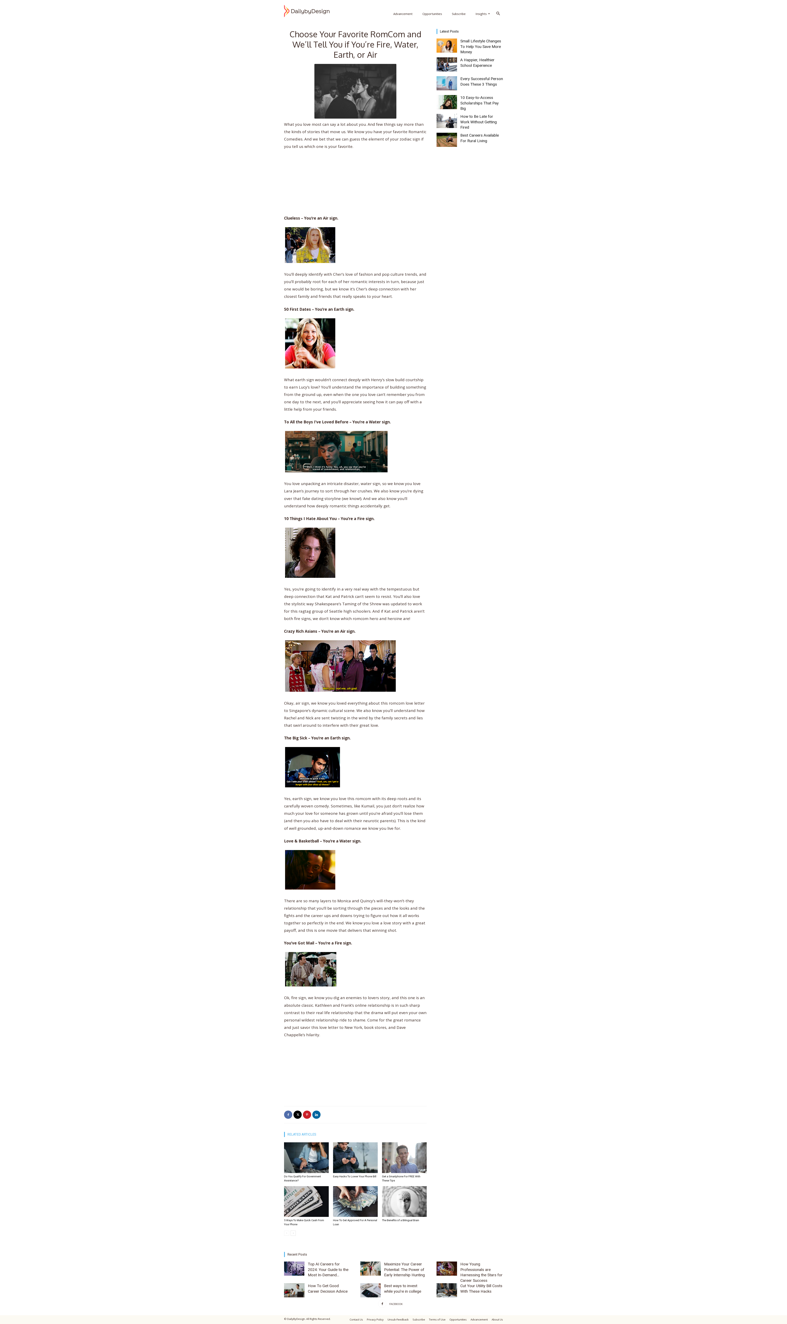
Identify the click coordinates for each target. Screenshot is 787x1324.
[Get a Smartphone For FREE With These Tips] (404, 1157)
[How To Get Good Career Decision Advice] (294, 1290)
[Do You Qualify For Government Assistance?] (306, 1157)
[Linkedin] (316, 1115)
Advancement (403, 14)
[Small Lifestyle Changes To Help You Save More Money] (447, 46)
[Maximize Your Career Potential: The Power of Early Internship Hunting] (370, 1269)
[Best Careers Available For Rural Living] (447, 140)
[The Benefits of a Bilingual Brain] (404, 1201)
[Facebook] (288, 1115)
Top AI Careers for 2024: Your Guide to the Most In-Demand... (328, 1269)
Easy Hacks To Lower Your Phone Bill (354, 1176)
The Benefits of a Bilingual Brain (400, 1220)
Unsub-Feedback (398, 1319)
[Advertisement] (355, 184)
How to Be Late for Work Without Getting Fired (478, 122)
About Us (497, 1319)
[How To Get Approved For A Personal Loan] (355, 1201)
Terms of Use (437, 1319)
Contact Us (356, 1319)
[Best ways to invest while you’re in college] (370, 1290)
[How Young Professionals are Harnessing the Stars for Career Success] (447, 1269)
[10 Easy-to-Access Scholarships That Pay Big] (447, 102)
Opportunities (432, 14)
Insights (481, 14)
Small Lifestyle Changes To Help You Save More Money (480, 46)
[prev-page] (286, 1233)
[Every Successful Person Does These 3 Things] (447, 83)
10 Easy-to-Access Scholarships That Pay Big (479, 103)
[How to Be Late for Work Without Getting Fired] (447, 121)
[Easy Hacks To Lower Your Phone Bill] (355, 1157)
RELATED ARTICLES (301, 1134)
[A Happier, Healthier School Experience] (447, 64)
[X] (297, 1115)
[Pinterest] (307, 1115)
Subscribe (459, 14)
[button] (498, 13)
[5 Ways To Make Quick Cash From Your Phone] (306, 1201)
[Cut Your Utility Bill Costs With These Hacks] (447, 1290)
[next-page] (293, 1233)
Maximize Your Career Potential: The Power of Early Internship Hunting (404, 1269)
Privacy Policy (375, 1319)
